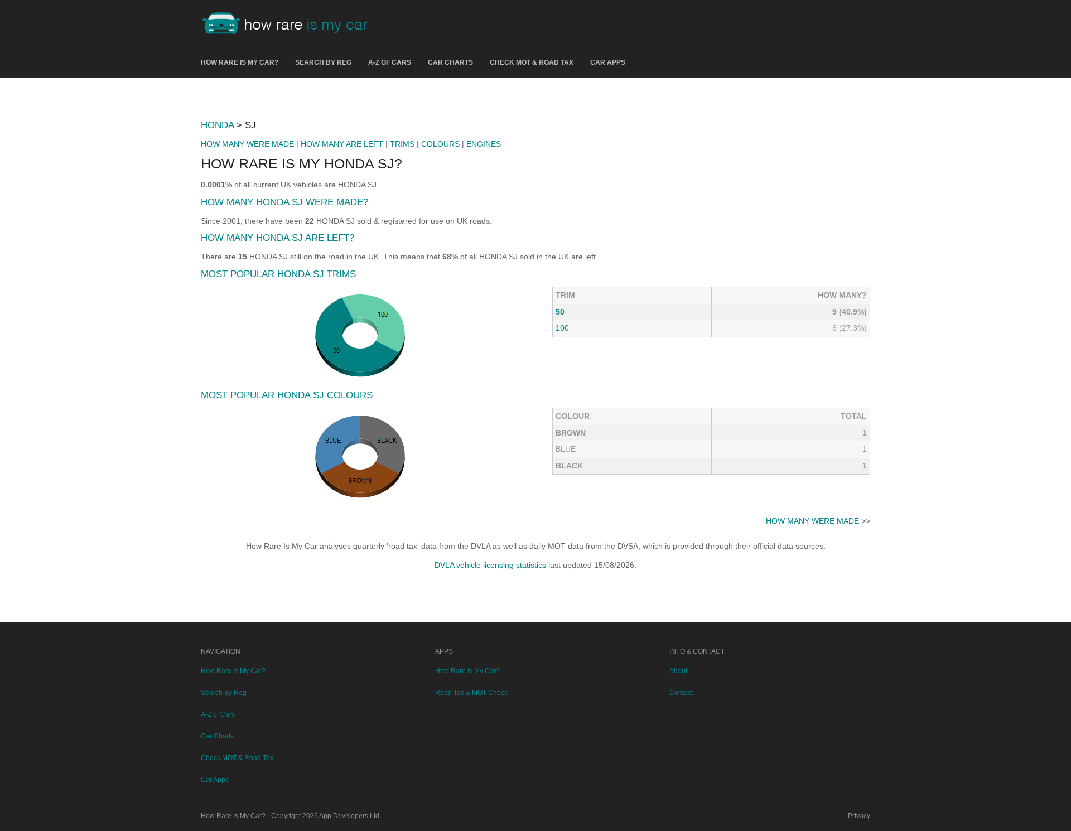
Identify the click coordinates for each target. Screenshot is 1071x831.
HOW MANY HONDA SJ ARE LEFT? (277, 238)
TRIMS (402, 143)
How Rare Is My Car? (239, 62)
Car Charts (450, 62)
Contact (681, 693)
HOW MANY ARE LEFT (342, 143)
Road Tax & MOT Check (471, 693)
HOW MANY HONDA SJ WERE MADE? (284, 202)
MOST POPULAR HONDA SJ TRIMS (278, 274)
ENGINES (483, 143)
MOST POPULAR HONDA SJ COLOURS (287, 395)
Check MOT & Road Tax (531, 62)
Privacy (859, 816)
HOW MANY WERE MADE (247, 143)
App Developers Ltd (349, 816)
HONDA (217, 125)
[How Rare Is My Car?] (290, 24)
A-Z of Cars (389, 62)
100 (562, 327)
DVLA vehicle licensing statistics (490, 565)
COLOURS (440, 143)
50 (560, 311)
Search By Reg (323, 62)
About (678, 671)
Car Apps (607, 62)
